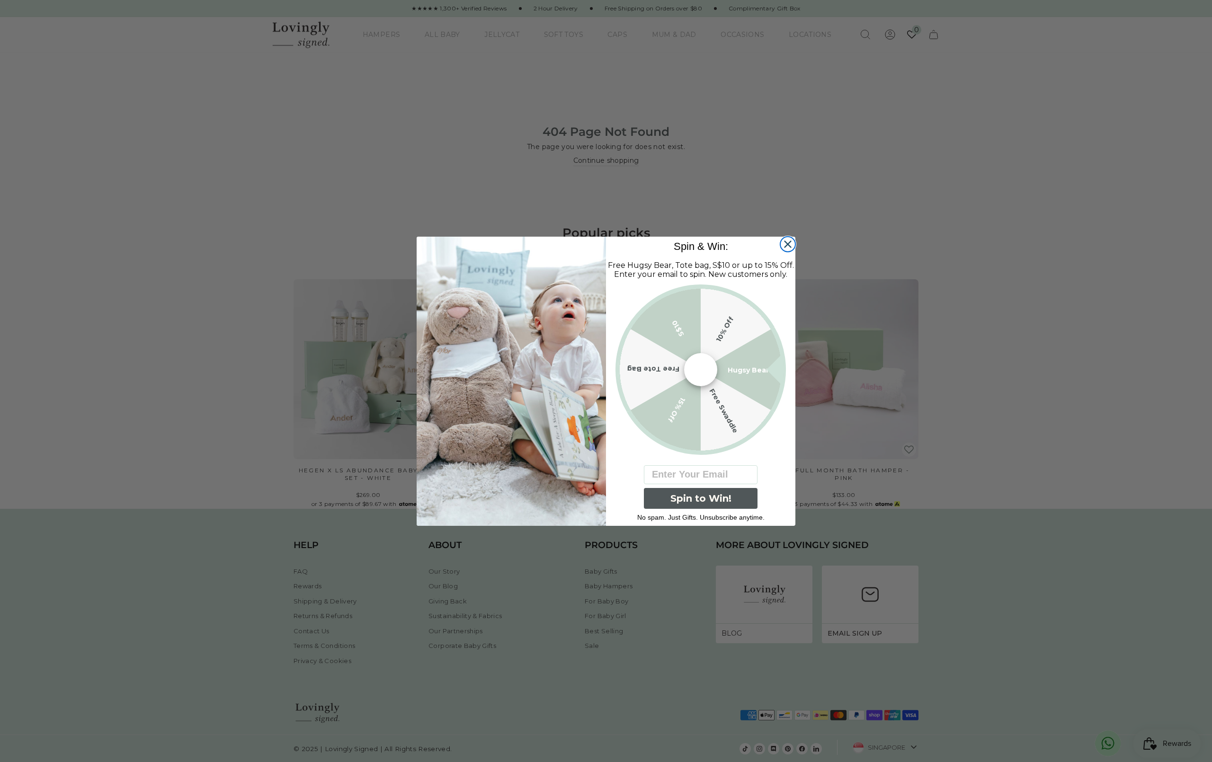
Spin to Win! (700, 498)
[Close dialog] (787, 244)
